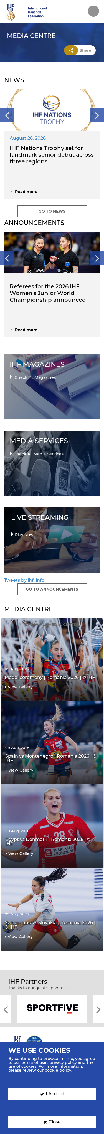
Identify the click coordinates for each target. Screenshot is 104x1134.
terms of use (33, 1062)
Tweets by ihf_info (24, 580)
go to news (52, 211)
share (85, 50)
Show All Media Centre (52, 624)
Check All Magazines (35, 377)
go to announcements (52, 589)
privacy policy (63, 1062)
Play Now (24, 534)
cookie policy (58, 1070)
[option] (52, 147)
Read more (26, 191)
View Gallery (20, 686)
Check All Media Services (39, 453)
